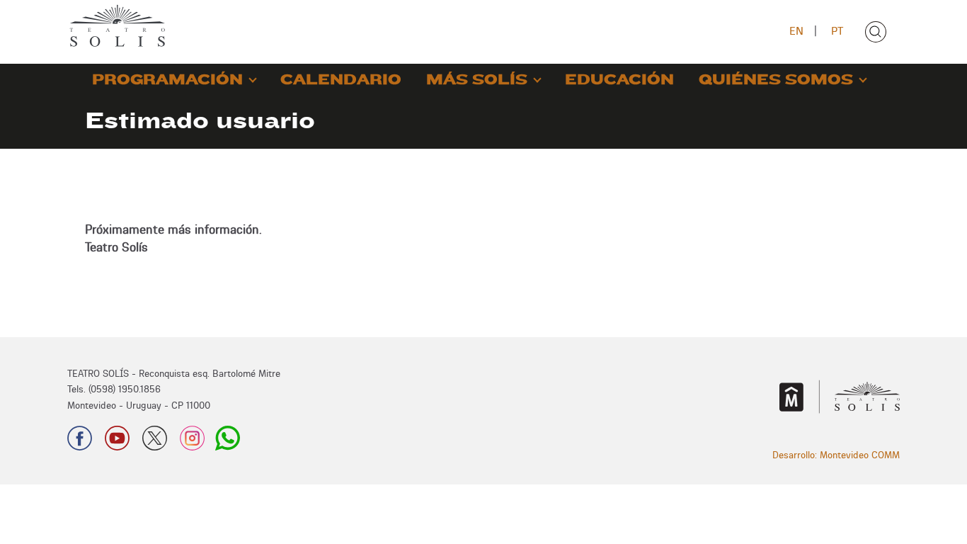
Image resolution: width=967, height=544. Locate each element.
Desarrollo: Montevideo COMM (836, 454)
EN (796, 31)
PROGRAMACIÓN (167, 80)
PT (837, 31)
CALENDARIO (340, 80)
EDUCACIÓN (619, 80)
